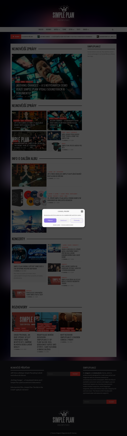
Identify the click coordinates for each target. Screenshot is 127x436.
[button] (82, 211)
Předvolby (77, 220)
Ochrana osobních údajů (67, 224)
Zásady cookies (56, 224)
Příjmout (50, 220)
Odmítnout (63, 220)
